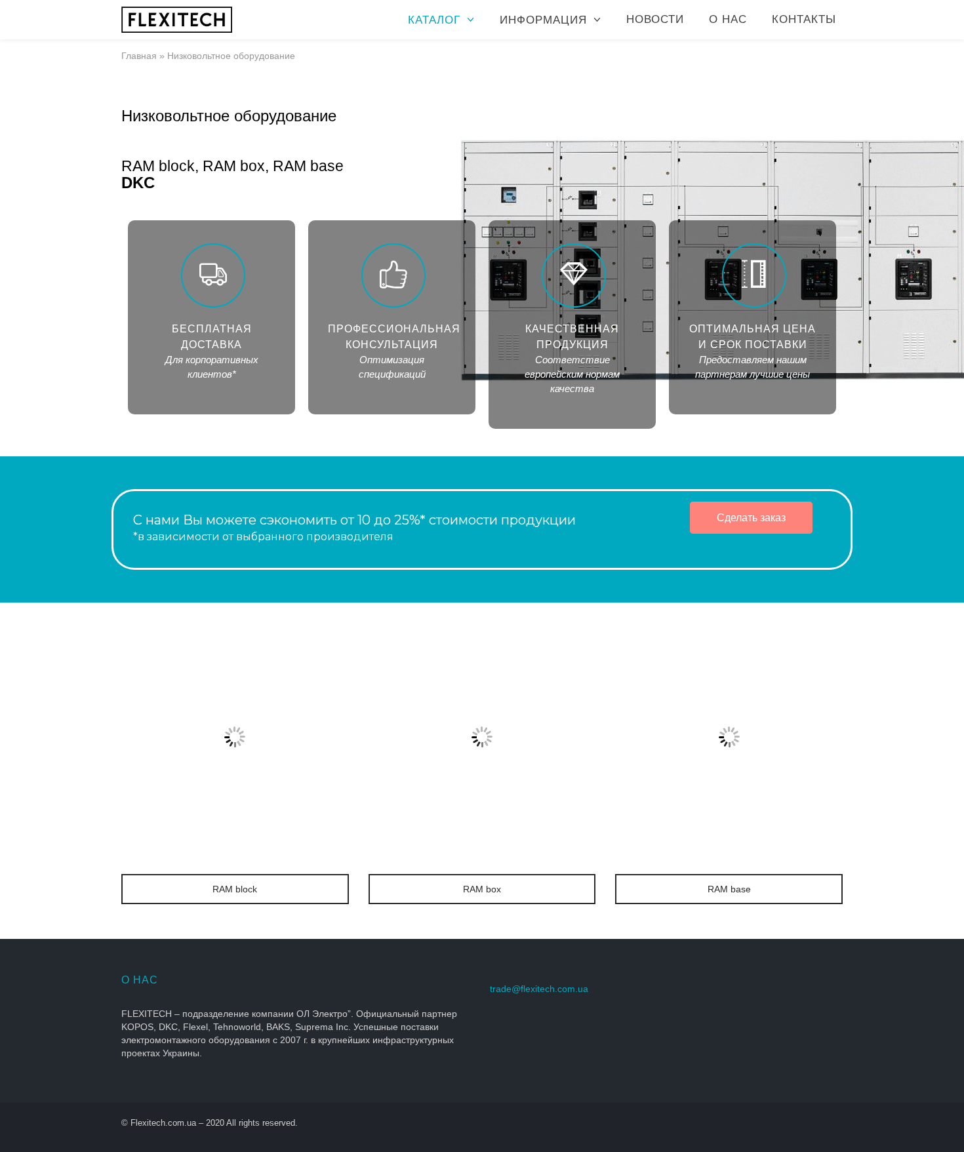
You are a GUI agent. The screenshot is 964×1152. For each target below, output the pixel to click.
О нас (728, 19)
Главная (139, 55)
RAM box (482, 889)
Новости (655, 19)
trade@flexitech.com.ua (539, 988)
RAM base (729, 889)
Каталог (434, 20)
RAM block (234, 889)
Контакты (804, 19)
